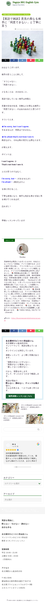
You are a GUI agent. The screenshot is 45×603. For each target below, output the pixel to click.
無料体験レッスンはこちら (20, 396)
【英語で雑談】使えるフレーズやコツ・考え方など (16, 14)
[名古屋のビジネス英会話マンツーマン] (22, 4)
